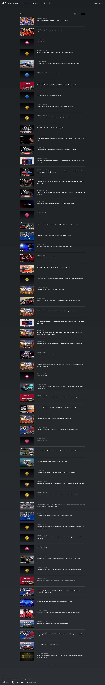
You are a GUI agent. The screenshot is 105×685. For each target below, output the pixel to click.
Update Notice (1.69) (42, 375)
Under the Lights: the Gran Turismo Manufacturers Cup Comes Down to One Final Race (58, 612)
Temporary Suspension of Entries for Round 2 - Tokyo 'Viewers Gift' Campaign (56, 106)
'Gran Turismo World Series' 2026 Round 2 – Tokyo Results (51, 128)
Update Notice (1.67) (42, 547)
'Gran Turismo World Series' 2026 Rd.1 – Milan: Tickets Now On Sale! (54, 418)
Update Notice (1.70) (42, 214)
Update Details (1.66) (42, 666)
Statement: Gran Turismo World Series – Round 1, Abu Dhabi (52, 461)
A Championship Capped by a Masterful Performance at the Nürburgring (54, 601)
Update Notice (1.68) (42, 440)
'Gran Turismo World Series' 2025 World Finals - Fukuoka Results (52, 623)
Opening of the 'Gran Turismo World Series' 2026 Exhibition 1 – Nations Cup (55, 235)
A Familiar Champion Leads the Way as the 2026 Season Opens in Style (54, 246)
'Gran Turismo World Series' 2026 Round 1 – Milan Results (51, 289)
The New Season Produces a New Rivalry (47, 257)
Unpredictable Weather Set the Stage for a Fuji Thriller (50, 31)
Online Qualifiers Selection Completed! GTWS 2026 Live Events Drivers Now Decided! (58, 429)
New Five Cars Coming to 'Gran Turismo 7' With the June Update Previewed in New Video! (59, 300)
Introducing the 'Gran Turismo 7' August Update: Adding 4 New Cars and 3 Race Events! (58, 63)
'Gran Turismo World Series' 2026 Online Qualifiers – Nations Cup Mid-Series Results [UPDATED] (60, 483)
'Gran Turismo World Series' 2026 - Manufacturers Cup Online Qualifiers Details (56, 580)
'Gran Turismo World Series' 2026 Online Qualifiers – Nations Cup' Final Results (56, 472)
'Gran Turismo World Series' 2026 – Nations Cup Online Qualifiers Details (54, 515)
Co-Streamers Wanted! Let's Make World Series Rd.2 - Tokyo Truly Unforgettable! (56, 149)
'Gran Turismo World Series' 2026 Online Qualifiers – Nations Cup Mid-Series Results (57, 494)
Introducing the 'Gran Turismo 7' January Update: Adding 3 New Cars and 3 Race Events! (58, 558)
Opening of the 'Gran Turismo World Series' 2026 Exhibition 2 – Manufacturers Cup (57, 84)
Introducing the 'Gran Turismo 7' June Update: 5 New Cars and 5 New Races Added (57, 224)
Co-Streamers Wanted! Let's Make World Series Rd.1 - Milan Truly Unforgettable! (56, 311)
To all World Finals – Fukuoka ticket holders (47, 644)
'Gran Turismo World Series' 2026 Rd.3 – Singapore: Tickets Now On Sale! (55, 268)
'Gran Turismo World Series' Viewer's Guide (47, 354)
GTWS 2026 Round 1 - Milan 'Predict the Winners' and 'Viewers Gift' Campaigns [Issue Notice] (60, 278)
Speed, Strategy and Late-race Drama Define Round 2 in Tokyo (52, 20)
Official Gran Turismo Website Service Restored (48, 74)
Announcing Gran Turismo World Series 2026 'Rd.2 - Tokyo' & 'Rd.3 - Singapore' (56, 408)
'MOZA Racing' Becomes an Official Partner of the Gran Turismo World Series (55, 203)
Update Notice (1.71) (42, 41)
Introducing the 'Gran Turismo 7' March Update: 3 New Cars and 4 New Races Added (57, 451)
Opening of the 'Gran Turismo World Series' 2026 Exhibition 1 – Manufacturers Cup (57, 397)
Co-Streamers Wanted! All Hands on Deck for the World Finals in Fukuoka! (55, 677)
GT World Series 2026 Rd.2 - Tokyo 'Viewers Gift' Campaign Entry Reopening (55, 52)
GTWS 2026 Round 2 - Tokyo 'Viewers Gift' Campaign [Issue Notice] (53, 117)
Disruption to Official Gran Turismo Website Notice (49, 95)
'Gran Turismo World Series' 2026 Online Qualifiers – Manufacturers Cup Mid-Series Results (59, 569)
